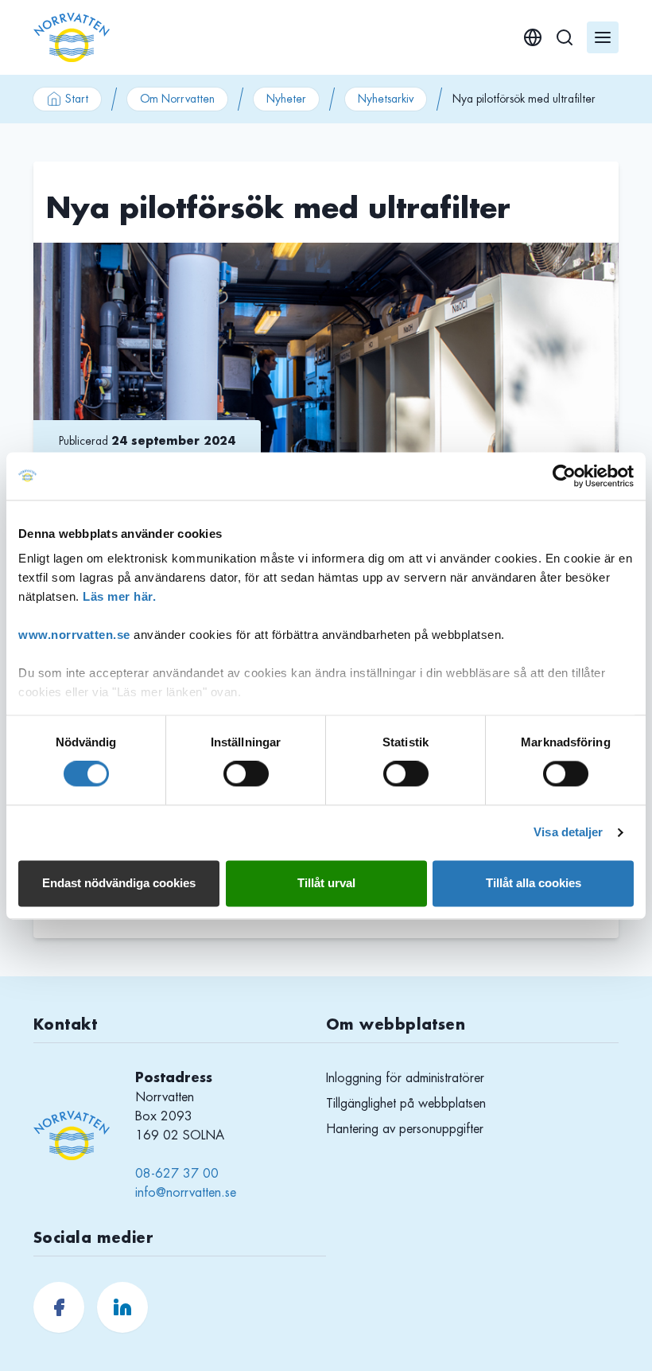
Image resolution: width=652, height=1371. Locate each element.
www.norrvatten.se (74, 634)
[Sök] (564, 37)
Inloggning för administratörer (405, 1078)
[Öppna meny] (603, 37)
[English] (533, 37)
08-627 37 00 (177, 1173)
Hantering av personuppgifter (404, 1129)
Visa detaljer (568, 832)
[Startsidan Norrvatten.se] (71, 37)
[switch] (246, 774)
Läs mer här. (119, 596)
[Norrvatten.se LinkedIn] (122, 1307)
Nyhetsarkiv (385, 98)
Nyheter (286, 98)
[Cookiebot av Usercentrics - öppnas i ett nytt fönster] (564, 476)
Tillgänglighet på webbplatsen (406, 1103)
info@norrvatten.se (185, 1192)
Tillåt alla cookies (533, 883)
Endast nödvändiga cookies (119, 883)
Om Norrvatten (177, 98)
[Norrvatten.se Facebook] (58, 1307)
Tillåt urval (326, 883)
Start (76, 98)
